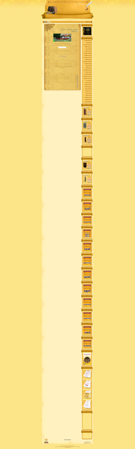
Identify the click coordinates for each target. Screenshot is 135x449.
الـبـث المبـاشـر (88, 91)
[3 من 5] (62, 47)
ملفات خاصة (88, 72)
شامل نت (66, 447)
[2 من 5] (64, 47)
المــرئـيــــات (69, 29)
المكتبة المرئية (51, 18)
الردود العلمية (88, 63)
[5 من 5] (59, 47)
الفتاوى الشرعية (87, 74)
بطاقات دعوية (88, 101)
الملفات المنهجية (87, 61)
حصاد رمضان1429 (74, 31)
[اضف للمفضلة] (50, 30)
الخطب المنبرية (88, 51)
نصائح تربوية (88, 65)
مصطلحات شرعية (87, 78)
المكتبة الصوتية (60, 18)
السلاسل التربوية (62, 29)
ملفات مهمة (88, 95)
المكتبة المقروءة (69, 18)
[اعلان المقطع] (54, 30)
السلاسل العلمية (87, 53)
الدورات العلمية (88, 55)
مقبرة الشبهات (88, 99)
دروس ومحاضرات (87, 57)
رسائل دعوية (88, 93)
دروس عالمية (88, 59)
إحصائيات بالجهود (87, 44)
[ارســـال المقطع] (52, 30)
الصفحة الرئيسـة (75, 29)
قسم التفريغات (88, 97)
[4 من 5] (60, 47)
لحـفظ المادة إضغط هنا (67, 66)
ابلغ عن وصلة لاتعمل (58, 66)
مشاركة (62, 28)
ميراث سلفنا (88, 67)
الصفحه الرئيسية (85, 18)
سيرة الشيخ (77, 18)
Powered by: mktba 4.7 (67, 439)
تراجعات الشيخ (88, 46)
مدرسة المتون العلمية (88, 83)
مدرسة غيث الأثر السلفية (88, 85)
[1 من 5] (65, 47)
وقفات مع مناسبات (87, 76)
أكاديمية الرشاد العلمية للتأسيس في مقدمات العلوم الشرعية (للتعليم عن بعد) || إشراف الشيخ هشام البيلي (87, 87)
